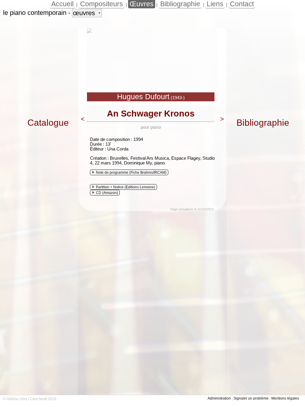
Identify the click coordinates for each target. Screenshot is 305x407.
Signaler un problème (251, 398)
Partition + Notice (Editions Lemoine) (125, 187)
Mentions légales (285, 398)
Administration (219, 398)
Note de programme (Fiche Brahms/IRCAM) (131, 172)
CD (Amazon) (107, 193)
